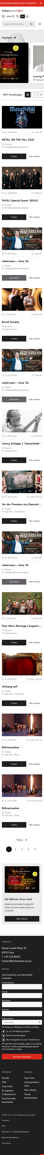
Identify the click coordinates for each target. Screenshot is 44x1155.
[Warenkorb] (17, 16)
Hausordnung (6, 1143)
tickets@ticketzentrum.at (16, 961)
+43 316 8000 (12, 956)
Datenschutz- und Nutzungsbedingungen (15, 1132)
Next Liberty (30, 1089)
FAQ (4, 1082)
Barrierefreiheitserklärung (10, 1137)
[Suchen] (31, 24)
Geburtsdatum (7, 1018)
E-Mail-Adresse (8, 982)
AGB (3, 1126)
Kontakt (5, 1077)
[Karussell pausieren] (15, 37)
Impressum (5, 1120)
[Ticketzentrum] (12, 10)
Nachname (6, 1000)
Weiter (19, 839)
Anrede (5, 991)
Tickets (14, 156)
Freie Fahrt (7, 1086)
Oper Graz (29, 1077)
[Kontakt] (3, 16)
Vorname (5, 1009)
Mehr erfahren (34, 156)
